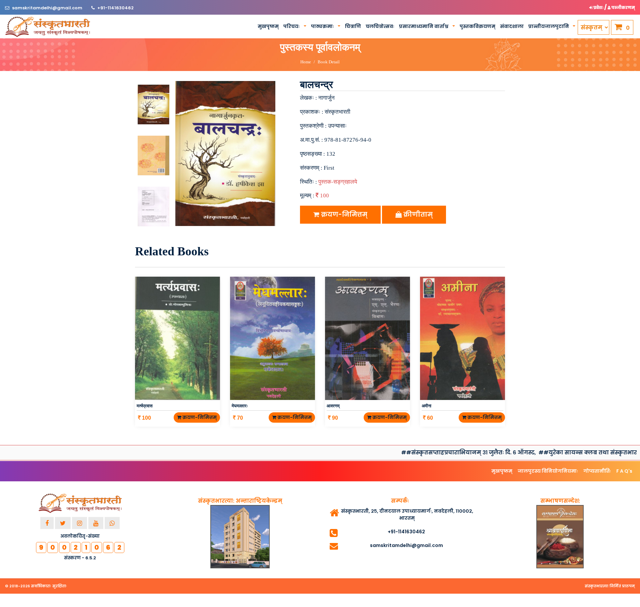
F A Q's (624, 471)
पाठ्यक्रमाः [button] (323, 26)
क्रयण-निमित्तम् (343, 214)
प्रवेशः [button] (598, 7)
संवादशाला (512, 26)
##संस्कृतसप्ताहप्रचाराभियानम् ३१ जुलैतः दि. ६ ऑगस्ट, (426, 452)
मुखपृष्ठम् (268, 26)
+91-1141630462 (115, 8)
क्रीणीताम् (417, 214)
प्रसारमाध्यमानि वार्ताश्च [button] (424, 26)
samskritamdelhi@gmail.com (47, 8)
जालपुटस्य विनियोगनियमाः (548, 471)
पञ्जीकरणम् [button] (623, 7)
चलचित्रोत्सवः (380, 26)
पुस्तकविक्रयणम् (477, 26)
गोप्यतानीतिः (597, 471)
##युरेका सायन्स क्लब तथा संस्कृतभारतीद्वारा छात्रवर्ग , (565, 452)
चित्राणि (353, 26)
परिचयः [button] (292, 26)
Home (305, 61)
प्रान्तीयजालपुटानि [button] (549, 26)
